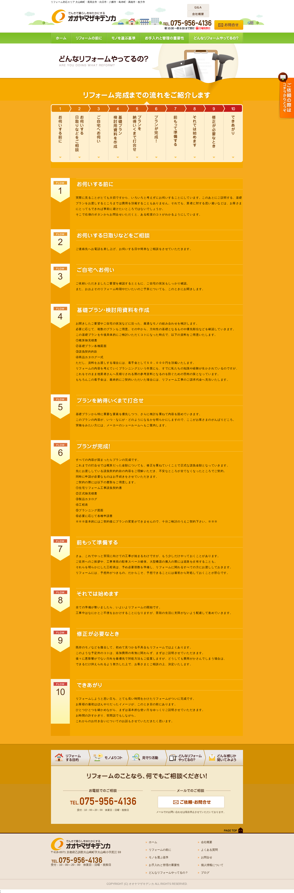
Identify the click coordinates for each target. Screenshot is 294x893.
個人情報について (212, 865)
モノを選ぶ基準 (158, 857)
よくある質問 (209, 849)
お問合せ (206, 857)
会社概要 (206, 842)
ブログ (205, 872)
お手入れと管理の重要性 (164, 865)
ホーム (153, 842)
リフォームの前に (160, 849)
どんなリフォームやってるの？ (168, 872)
